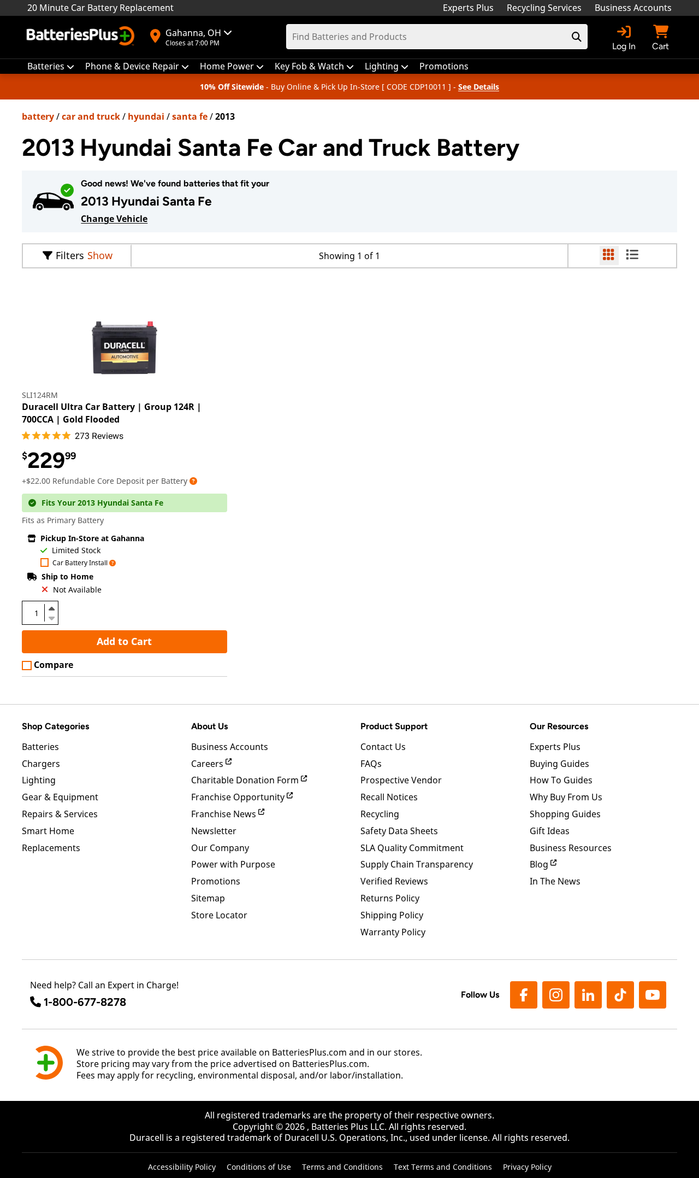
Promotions (215, 881)
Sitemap (208, 898)
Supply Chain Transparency (416, 864)
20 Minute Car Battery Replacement (100, 8)
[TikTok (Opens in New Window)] (620, 995)
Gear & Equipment (60, 797)
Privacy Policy (527, 1167)
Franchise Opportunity (239, 797)
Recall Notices (389, 797)
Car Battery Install (80, 563)
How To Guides (561, 780)
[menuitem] (51, 66)
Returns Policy (389, 898)
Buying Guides (559, 764)
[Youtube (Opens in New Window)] (652, 995)
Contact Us (383, 747)
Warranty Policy (392, 932)
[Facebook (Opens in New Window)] (523, 995)
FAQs (371, 764)
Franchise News (224, 814)
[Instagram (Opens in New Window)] (556, 995)
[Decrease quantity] (51, 617)
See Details (478, 86)
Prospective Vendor (401, 780)
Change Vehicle (114, 219)
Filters (70, 255)
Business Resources (571, 848)
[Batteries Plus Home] (82, 37)
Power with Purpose (233, 864)
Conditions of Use (259, 1167)
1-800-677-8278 (85, 1002)
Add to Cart (124, 641)
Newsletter (213, 831)
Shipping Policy (391, 915)
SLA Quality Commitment (412, 848)
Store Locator (219, 915)
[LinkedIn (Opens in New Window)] (588, 995)
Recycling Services (544, 8)
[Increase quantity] (51, 608)
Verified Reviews (394, 881)
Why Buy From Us (566, 797)
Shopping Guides (565, 814)
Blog (540, 864)
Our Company (220, 848)
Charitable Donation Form (246, 780)
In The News (555, 881)
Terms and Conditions (342, 1167)
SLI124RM (40, 395)
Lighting (39, 780)
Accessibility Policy (182, 1167)
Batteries (40, 747)
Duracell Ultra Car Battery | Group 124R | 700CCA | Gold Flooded (112, 413)
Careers (208, 764)
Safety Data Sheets (399, 831)
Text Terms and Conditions (443, 1167)
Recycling (379, 814)
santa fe (190, 116)
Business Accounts (633, 8)
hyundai (146, 116)
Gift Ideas (550, 831)
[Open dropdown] (193, 481)
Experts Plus (468, 8)
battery (38, 116)
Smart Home (48, 831)
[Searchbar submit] (577, 37)
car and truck (91, 116)
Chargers (41, 764)
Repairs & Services (60, 814)
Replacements (51, 848)
